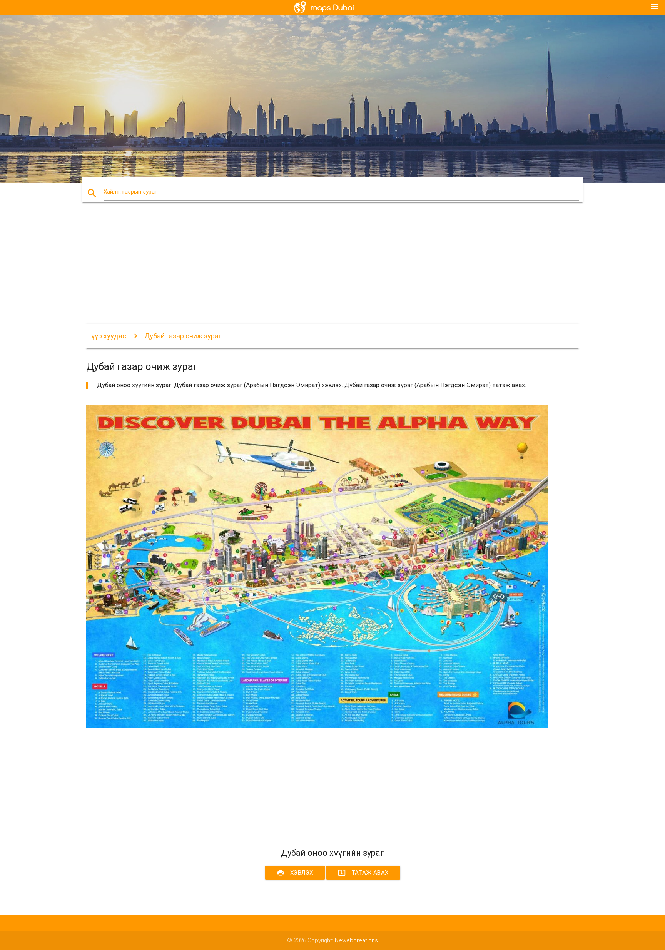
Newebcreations (356, 940)
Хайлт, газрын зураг (130, 191)
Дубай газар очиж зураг (182, 336)
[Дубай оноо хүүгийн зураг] (317, 726)
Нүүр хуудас (106, 336)
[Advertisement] (317, 270)
